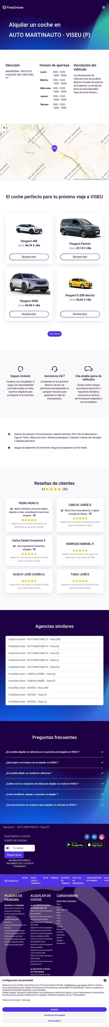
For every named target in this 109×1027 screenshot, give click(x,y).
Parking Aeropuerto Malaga (14, 931)
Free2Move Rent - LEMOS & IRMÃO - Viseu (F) (32, 681)
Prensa (54, 878)
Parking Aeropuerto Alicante (14, 933)
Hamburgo (61, 935)
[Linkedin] (94, 837)
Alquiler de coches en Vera (40, 975)
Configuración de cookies (93, 879)
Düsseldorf (61, 929)
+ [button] (4, 128)
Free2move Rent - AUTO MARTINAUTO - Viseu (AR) (34, 639)
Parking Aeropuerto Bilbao (13, 945)
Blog (45, 878)
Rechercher (29, 257)
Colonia (59, 927)
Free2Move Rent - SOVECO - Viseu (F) (28, 694)
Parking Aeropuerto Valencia (14, 939)
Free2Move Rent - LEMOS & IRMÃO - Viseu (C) (32, 674)
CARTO (105, 179)
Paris (58, 904)
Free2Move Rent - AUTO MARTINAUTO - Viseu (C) (34, 646)
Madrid (59, 907)
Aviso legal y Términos (35, 880)
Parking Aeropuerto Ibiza (13, 936)
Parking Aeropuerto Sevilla (14, 942)
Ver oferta (54, 333)
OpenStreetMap (86, 179)
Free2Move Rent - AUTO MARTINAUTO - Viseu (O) (34, 667)
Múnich (59, 938)
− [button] (4, 132)
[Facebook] (87, 837)
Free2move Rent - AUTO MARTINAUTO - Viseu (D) (34, 653)
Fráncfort (60, 932)
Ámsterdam (61, 943)
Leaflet (76, 179)
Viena (59, 921)
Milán (59, 913)
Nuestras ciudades (66, 901)
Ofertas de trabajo (65, 880)
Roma (59, 915)
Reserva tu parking (14, 905)
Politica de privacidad (78, 880)
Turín (58, 918)
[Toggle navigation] (103, 7)
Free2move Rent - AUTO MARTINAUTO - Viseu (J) (34, 660)
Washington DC (62, 910)
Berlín (59, 924)
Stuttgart (60, 941)
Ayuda (25, 878)
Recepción (8, 827)
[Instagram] (102, 837)
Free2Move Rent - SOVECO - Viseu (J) (28, 701)
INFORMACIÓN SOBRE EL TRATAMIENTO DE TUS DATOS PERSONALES (20, 863)
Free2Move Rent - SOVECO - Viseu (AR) (28, 687)
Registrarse (14, 855)
